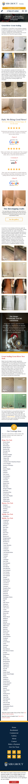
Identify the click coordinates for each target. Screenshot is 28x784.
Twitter (19, 752)
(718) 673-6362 (13, 11)
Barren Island (6, 442)
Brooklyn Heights (7, 454)
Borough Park (6, 451)
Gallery (14, 736)
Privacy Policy (17, 774)
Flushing (5, 508)
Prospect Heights (7, 488)
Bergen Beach (6, 447)
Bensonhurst (6, 445)
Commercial (14, 733)
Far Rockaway (6, 507)
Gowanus (5, 479)
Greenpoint (6, 481)
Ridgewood (6, 512)
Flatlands (5, 472)
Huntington (6, 516)
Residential (14, 730)
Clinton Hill (6, 458)
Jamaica (5, 510)
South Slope (6, 494)
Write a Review (2, 11)
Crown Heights (7, 463)
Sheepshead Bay (7, 492)
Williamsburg (6, 501)
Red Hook (5, 490)
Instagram (9, 752)
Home (14, 727)
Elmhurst (5, 505)
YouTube (9, 756)
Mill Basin (5, 485)
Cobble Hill (6, 460)
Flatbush (5, 470)
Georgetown (6, 478)
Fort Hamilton (6, 476)
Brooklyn (5, 452)
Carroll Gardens (7, 456)
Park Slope (5, 486)
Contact (14, 741)
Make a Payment (14, 744)
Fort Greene (6, 474)
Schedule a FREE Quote (14, 8)
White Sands (6, 499)
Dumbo (5, 467)
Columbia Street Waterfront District (11, 461)
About (14, 739)
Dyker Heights (6, 469)
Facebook (14, 752)
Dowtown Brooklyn (8, 465)
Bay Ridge (5, 444)
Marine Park (6, 483)
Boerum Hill (6, 449)
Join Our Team (14, 747)
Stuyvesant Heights (8, 495)
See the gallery (14, 219)
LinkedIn (14, 756)
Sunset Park (6, 497)
